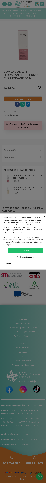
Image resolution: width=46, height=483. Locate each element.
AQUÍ (36, 230)
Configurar (9, 263)
